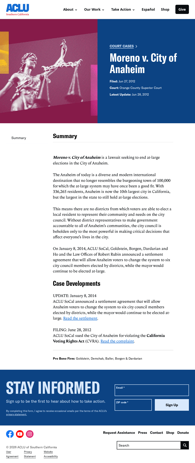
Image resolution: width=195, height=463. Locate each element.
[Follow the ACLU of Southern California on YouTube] (20, 434)
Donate (183, 432)
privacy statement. (16, 414)
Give (182, 9)
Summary (18, 138)
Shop (165, 9)
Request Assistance (119, 432)
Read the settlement (80, 318)
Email (120, 387)
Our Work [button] (92, 9)
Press (142, 432)
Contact (156, 432)
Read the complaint (117, 340)
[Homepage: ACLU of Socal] (19, 9)
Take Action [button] (121, 9)
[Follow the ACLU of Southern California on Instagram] (30, 434)
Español (148, 9)
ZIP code (122, 402)
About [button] (68, 9)
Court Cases (122, 46)
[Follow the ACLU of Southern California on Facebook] (10, 434)
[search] (185, 445)
